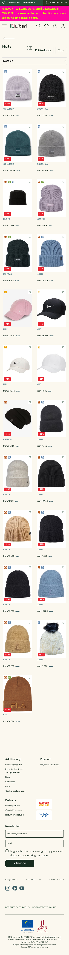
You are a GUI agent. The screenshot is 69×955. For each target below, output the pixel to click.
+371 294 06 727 (33, 880)
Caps (61, 50)
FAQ (7, 786)
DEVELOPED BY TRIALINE (44, 907)
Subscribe (19, 863)
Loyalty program (13, 765)
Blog (7, 777)
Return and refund (14, 815)
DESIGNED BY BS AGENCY (17, 907)
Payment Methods (49, 765)
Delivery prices (12, 806)
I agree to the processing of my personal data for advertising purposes (36, 853)
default (8, 61)
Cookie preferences (15, 791)
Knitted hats (43, 50)
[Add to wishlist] (30, 72)
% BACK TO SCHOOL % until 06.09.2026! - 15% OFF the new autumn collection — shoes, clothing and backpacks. (34, 13)
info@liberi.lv (11, 880)
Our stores (27, 3)
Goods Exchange (13, 810)
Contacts (10, 782)
